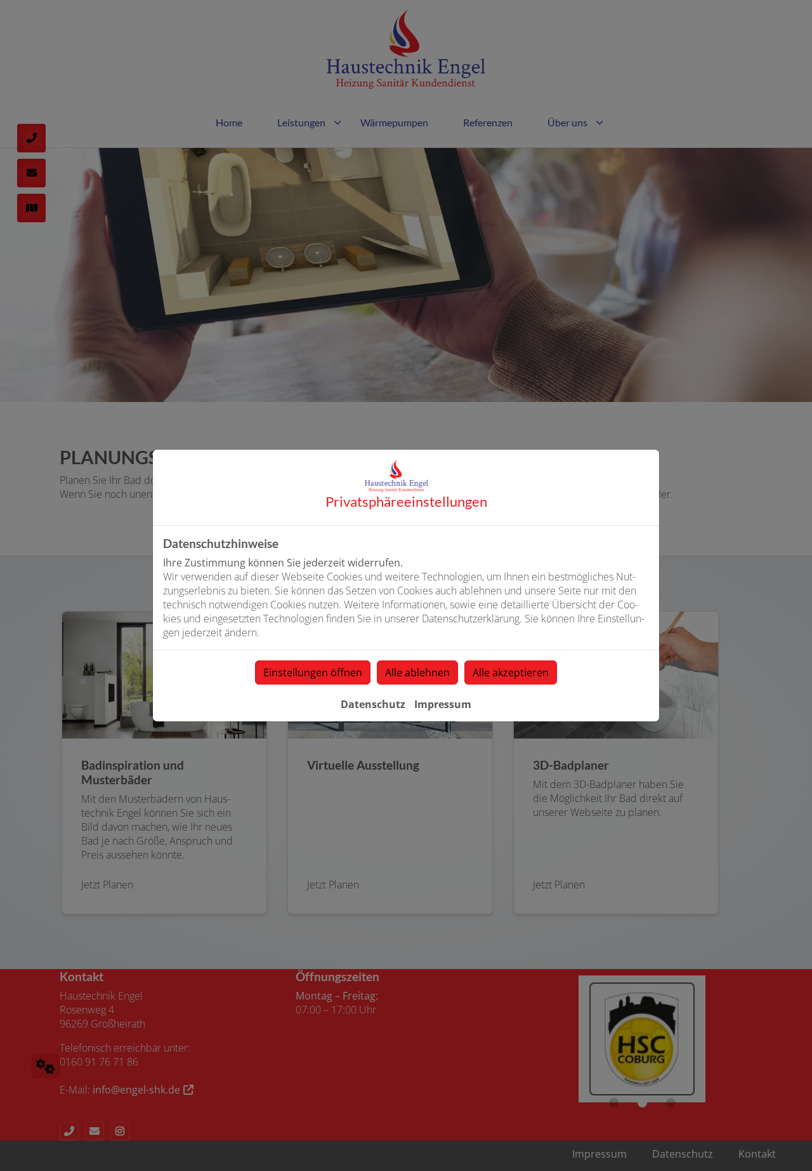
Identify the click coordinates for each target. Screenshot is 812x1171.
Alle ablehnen (417, 672)
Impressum (442, 704)
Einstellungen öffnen (312, 672)
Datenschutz (373, 704)
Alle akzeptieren (511, 672)
